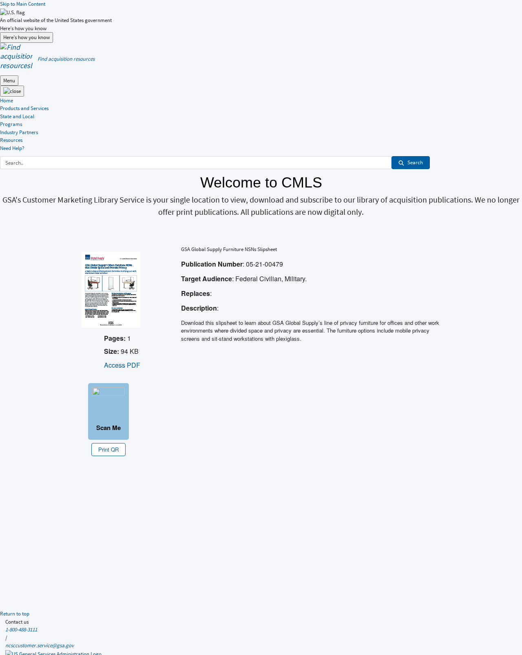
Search (415, 162)
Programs (11, 124)
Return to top (14, 613)
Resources (11, 140)
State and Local (17, 116)
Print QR (108, 449)
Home (6, 100)
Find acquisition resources (66, 58)
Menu (9, 80)
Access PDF (122, 365)
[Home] (16, 55)
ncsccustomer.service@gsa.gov (39, 645)
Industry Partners (19, 132)
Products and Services (24, 108)
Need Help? (12, 148)
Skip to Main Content (22, 3)
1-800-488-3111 (21, 629)
